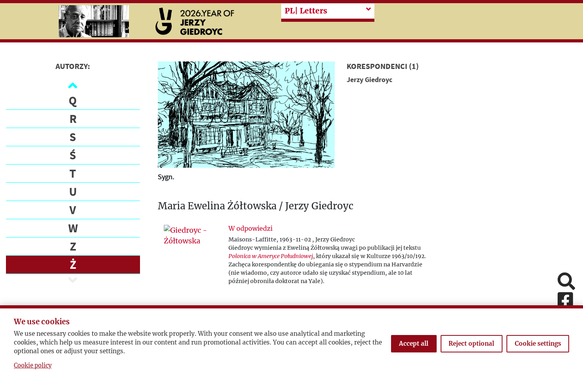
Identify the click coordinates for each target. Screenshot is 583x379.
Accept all (413, 343)
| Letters (306, 10)
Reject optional (471, 343)
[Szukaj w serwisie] (566, 282)
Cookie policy (33, 365)
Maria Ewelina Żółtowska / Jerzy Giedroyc (255, 206)
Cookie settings (538, 343)
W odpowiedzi (250, 228)
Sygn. (166, 176)
